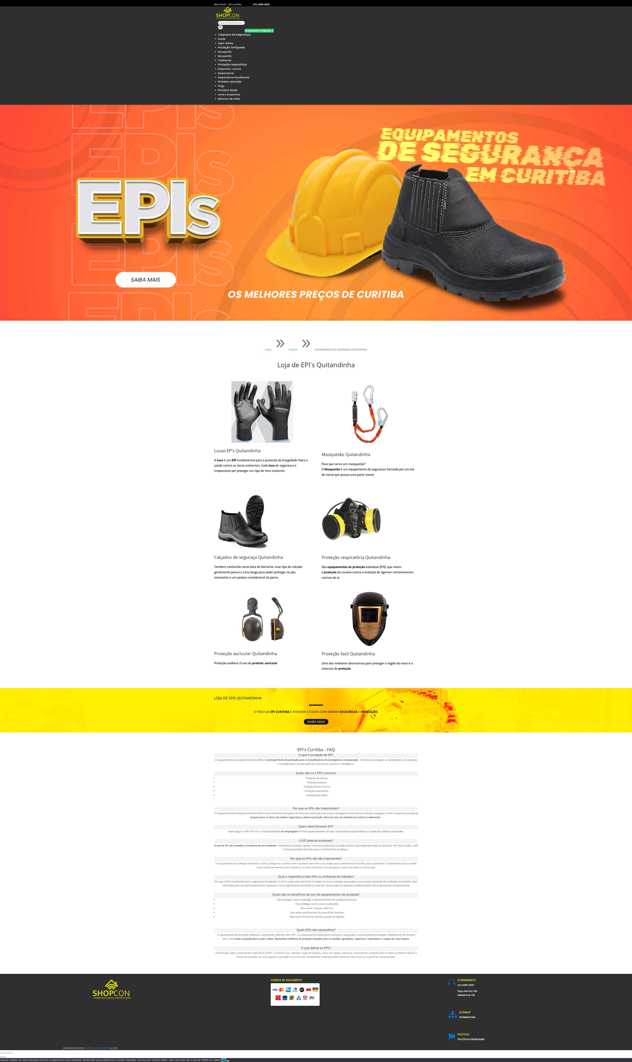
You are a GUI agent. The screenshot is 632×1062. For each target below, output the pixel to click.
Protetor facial (227, 90)
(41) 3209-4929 (466, 985)
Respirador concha (229, 69)
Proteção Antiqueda (231, 47)
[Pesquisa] (220, 27)
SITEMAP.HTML (467, 1017)
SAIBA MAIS (316, 721)
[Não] (228, 1060)
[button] (370, 464)
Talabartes (224, 60)
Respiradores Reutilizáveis (233, 77)
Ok (224, 1060)
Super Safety (225, 43)
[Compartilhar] (8, 1052)
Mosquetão (225, 51)
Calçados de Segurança (234, 35)
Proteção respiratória (232, 64)
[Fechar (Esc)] (11, 1052)
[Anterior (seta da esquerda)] (1, 1056)
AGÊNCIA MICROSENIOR (97, 1048)
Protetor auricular (229, 82)
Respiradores (226, 73)
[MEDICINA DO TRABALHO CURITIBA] (228, 18)
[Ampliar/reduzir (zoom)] (1, 1052)
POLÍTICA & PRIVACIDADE (471, 1039)
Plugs (221, 86)
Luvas (221, 39)
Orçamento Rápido (259, 31)
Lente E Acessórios (229, 94)
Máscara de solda (229, 98)
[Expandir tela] (4, 1052)
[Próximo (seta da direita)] (4, 1056)
